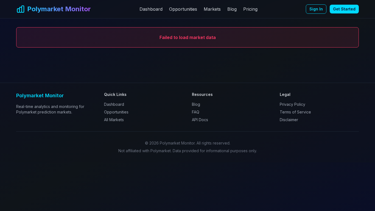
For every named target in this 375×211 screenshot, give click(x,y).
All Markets (114, 119)
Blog (232, 9)
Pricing (250, 9)
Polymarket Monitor (59, 9)
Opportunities (183, 9)
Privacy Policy (292, 104)
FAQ (195, 112)
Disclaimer (289, 119)
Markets (212, 9)
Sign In (316, 9)
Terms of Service (295, 112)
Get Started (344, 9)
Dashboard (151, 9)
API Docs (200, 119)
